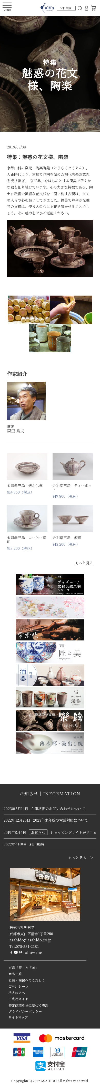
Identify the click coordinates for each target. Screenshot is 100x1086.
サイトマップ (18, 1017)
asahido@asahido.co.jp (30, 939)
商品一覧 (15, 974)
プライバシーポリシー (25, 1011)
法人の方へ (16, 993)
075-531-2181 (27, 946)
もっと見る (84, 562)
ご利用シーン (18, 986)
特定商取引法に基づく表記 (28, 1005)
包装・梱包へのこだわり (26, 980)
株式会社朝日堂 (22, 927)
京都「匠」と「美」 (23, 968)
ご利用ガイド (18, 999)
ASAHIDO (49, 1080)
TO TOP (88, 1079)
